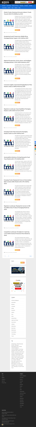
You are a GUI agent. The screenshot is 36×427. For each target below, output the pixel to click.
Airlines (20, 346)
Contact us (3, 379)
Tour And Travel (21, 366)
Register (16, 7)
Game (12, 316)
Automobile (4, 7)
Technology (9, 5)
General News (10, 32)
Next (30, 256)
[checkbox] (2, 424)
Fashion (9, 7)
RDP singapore (14, 363)
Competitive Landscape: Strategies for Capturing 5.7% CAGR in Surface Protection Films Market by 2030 (17, 233)
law (12, 359)
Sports (17, 365)
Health (15, 357)
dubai (22, 353)
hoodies (17, 358)
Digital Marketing (18, 353)
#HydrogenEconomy (15, 346)
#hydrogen (17, 345)
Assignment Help (14, 350)
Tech (12, 366)
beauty (19, 350)
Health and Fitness (15, 5)
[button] (35, 142)
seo (22, 363)
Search (12, 261)
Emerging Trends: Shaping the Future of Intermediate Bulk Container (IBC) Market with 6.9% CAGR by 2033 (17, 181)
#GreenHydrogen (20, 343)
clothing (12, 353)
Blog (19, 7)
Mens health (13, 361)
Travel (12, 336)
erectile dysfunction (18, 354)
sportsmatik (20, 365)
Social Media (15, 32)
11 (8, 256)
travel (12, 367)
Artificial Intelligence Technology (17, 349)
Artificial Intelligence (15, 300)
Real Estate (13, 328)
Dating (12, 308)
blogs (22, 350)
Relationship (13, 330)
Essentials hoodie (14, 355)
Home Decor (13, 322)
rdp (19, 362)
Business (4, 5)
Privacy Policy (4, 382)
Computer (26, 5)
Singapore (13, 365)
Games (12, 357)
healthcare (13, 358)
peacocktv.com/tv (14, 362)
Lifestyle (30, 5)
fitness (22, 355)
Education (21, 5)
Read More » (17, 30)
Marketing (18, 359)
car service (17, 351)
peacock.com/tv (19, 361)
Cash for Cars (21, 351)
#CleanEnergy (13, 343)
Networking (13, 326)
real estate (19, 363)
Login (12, 7)
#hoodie (12, 345)
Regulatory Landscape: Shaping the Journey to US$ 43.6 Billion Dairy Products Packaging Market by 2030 (17, 207)
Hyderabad (21, 358)
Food (12, 314)
